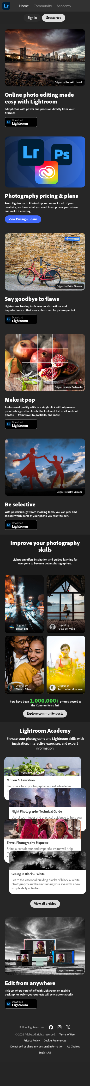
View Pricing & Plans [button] (23, 219)
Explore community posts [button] (45, 713)
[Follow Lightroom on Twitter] (68, 1027)
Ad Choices (73, 1046)
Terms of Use (67, 1034)
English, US (45, 1052)
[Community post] (24, 604)
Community (43, 5)
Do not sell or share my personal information (36, 1046)
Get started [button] (53, 17)
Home (24, 5)
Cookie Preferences (55, 1040)
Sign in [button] (32, 17)
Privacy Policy (32, 1040)
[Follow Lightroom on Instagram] (59, 1027)
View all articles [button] (45, 903)
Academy (64, 5)
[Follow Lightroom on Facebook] (50, 1027)
